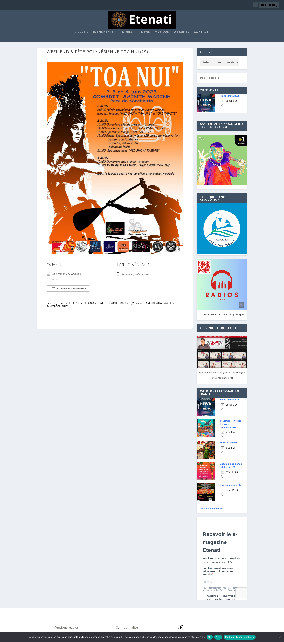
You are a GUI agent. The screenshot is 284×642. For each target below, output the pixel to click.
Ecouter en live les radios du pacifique (222, 314)
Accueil (81, 31)
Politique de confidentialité (239, 637)
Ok (209, 637)
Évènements (103, 31)
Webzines (181, 31)
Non (218, 637)
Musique (162, 31)
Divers (127, 31)
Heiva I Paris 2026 (230, 95)
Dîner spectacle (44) (231, 485)
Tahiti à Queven (228, 442)
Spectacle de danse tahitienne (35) (231, 465)
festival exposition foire (135, 274)
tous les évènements (211, 508)
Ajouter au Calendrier (70, 288)
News (145, 31)
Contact (201, 31)
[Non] (280, 637)
